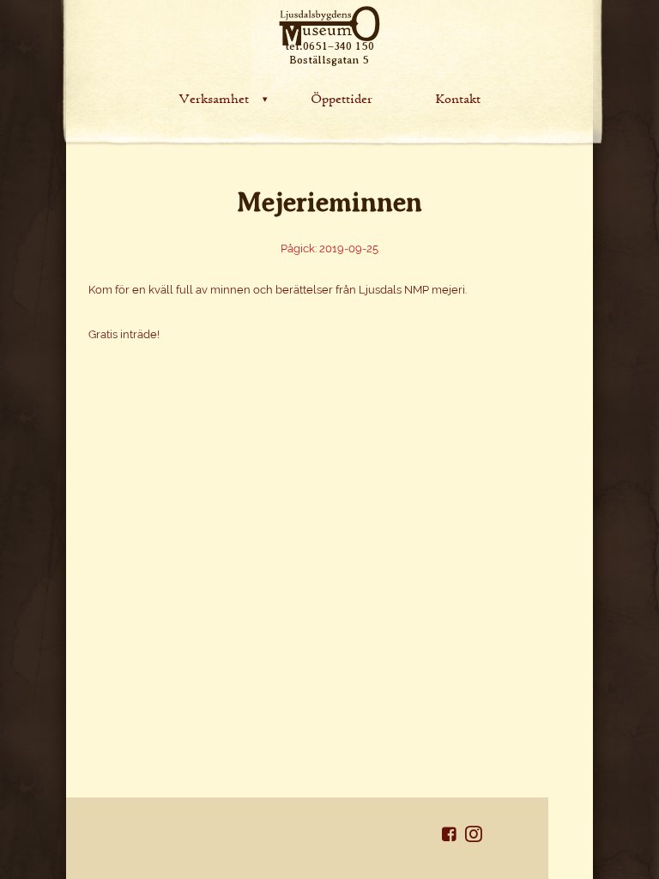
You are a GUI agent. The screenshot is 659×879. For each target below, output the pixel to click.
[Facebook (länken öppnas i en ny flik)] (453, 837)
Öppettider (341, 97)
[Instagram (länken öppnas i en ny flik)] (473, 837)
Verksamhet (213, 97)
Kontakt (458, 97)
